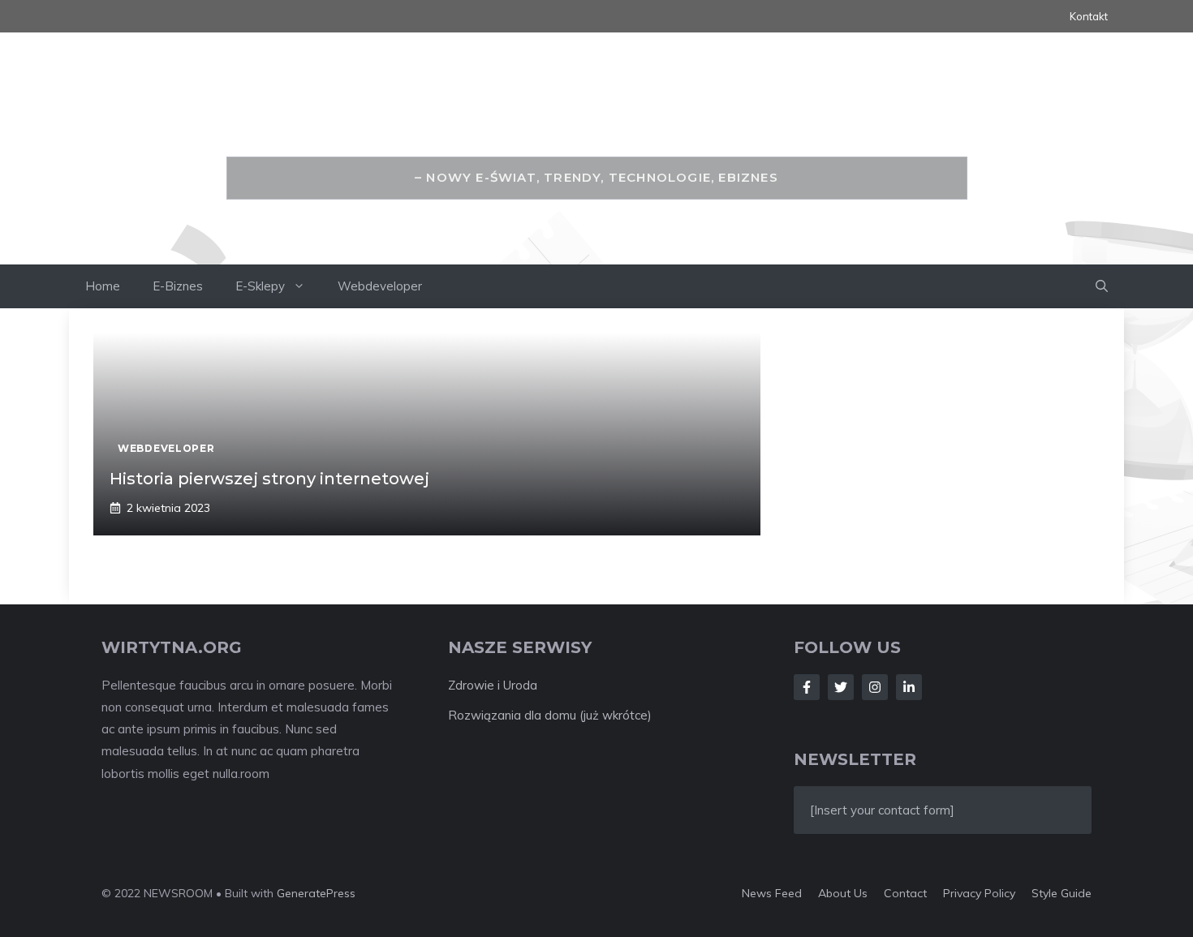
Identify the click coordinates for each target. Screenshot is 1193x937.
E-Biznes (178, 286)
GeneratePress (316, 893)
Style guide (1061, 893)
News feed (772, 893)
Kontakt (1089, 16)
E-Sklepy (260, 286)
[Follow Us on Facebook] (807, 687)
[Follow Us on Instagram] (875, 687)
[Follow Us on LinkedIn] (909, 687)
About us (843, 893)
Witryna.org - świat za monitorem (596, 119)
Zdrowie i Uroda (492, 685)
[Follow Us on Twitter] (841, 687)
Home (102, 286)
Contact (905, 893)
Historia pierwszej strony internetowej (269, 478)
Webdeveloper (380, 286)
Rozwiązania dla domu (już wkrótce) (550, 715)
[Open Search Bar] (1101, 286)
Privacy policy (979, 893)
